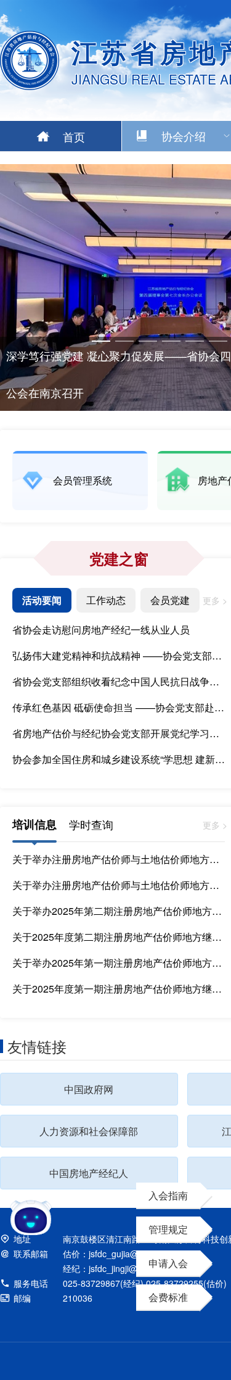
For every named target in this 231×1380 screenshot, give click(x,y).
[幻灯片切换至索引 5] (194, 341)
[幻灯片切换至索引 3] (148, 341)
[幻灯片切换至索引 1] (101, 341)
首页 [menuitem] (74, 136)
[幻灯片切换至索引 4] (171, 341)
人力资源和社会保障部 (88, 1131)
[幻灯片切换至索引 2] (124, 341)
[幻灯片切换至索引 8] (101, 361)
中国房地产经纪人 (88, 1173)
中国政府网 (88, 1089)
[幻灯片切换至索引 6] (218, 341)
